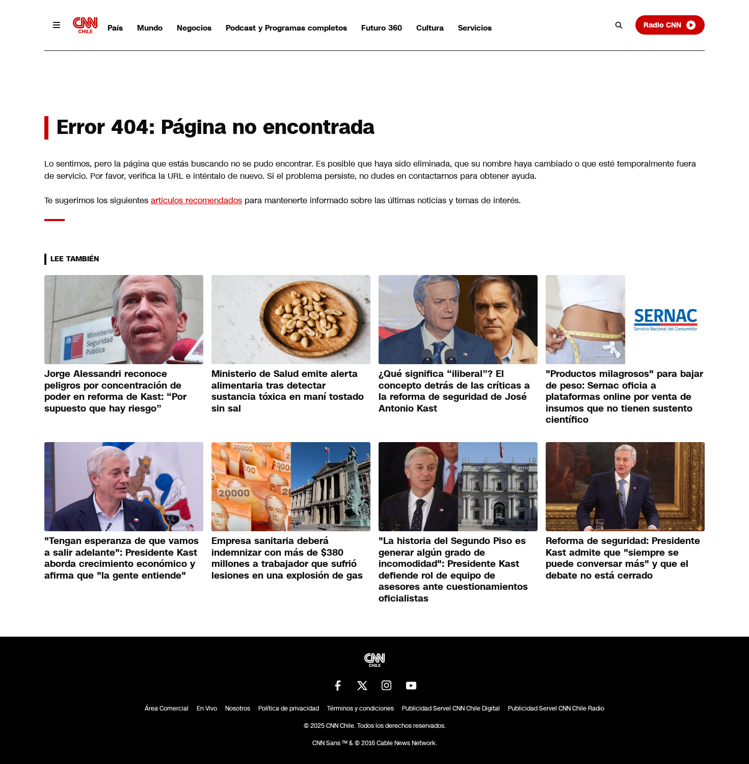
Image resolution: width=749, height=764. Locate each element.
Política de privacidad (288, 708)
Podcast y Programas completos (286, 27)
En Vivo (207, 708)
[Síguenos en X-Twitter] (362, 685)
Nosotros (237, 708)
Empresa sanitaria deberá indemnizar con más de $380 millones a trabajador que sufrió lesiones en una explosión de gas (287, 558)
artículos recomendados (196, 200)
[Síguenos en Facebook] (338, 685)
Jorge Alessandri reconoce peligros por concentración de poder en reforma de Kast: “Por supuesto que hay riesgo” (115, 391)
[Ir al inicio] (85, 25)
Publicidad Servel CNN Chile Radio (556, 708)
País (115, 27)
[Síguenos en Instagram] (387, 685)
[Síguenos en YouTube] (411, 685)
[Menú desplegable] (56, 25)
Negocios (194, 27)
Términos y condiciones (360, 708)
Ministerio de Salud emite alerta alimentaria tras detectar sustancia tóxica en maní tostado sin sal (287, 391)
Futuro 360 (381, 27)
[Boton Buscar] (619, 25)
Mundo (150, 27)
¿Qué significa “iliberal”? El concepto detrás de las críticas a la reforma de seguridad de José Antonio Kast (454, 391)
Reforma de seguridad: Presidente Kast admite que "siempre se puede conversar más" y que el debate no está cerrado (623, 558)
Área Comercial (167, 708)
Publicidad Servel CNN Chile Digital (451, 708)
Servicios (475, 27)
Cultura (430, 27)
